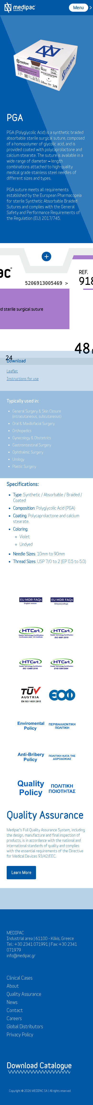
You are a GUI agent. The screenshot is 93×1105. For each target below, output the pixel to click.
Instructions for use (23, 379)
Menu (78, 7)
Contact (15, 1010)
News (12, 1002)
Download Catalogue (39, 1065)
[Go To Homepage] (19, 7)
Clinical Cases (19, 978)
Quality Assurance (24, 994)
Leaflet (12, 371)
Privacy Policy (20, 1034)
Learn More (21, 872)
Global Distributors (25, 1026)
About (13, 986)
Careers (14, 1018)
